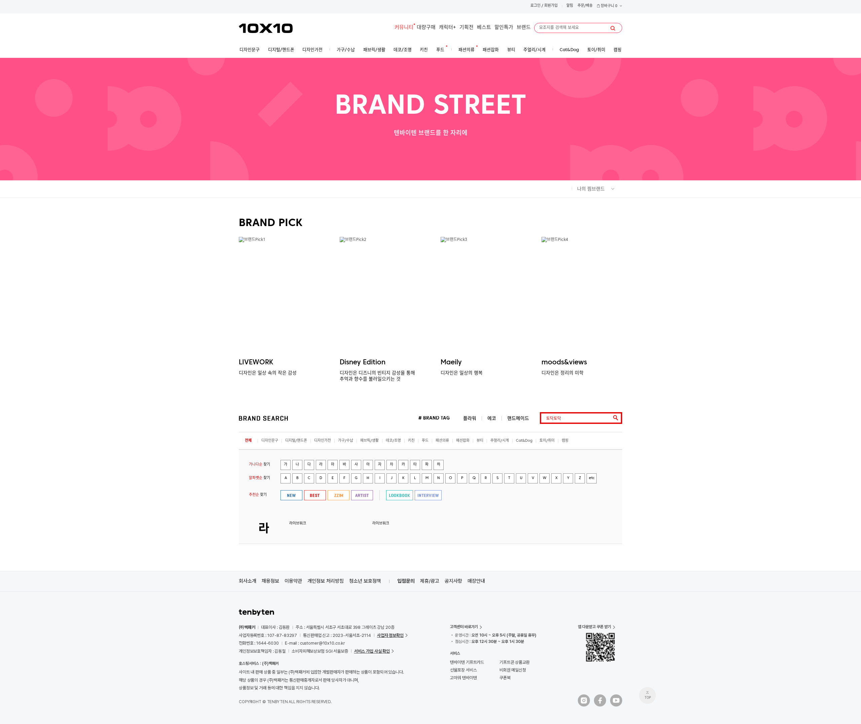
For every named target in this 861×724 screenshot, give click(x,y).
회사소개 (247, 581)
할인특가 (503, 27)
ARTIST (362, 495)
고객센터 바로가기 (464, 626)
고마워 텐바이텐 (463, 677)
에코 (491, 418)
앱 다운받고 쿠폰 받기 (594, 626)
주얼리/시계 (499, 441)
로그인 (535, 6)
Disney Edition (362, 362)
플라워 (469, 418)
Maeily (451, 362)
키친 (411, 441)
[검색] (613, 28)
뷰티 (480, 441)
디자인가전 (322, 441)
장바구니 (608, 6)
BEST (315, 495)
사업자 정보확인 (390, 635)
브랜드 (524, 27)
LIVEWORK (256, 362)
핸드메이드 (518, 418)
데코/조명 (393, 441)
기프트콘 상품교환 (514, 662)
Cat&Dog (524, 441)
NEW (291, 495)
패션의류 (442, 441)
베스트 (484, 27)
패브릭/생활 (369, 441)
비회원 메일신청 (512, 670)
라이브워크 (297, 524)
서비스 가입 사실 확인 (372, 651)
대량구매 (426, 27)
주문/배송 (585, 6)
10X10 (266, 28)
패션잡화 (463, 441)
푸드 (425, 441)
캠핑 (565, 441)
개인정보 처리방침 (325, 581)
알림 (569, 6)
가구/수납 (345, 441)
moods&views (564, 362)
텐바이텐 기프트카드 (467, 662)
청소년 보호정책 (365, 581)
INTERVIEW (428, 495)
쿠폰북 (505, 677)
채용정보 (270, 581)
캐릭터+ (447, 27)
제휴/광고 (429, 581)
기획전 (466, 27)
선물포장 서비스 (463, 670)
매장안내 (476, 581)
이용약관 (293, 581)
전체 (248, 441)
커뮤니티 (404, 27)
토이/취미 (547, 441)
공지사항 (453, 581)
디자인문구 (269, 441)
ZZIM (338, 495)
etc (592, 478)
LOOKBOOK (399, 495)
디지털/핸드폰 (296, 441)
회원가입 (551, 6)
